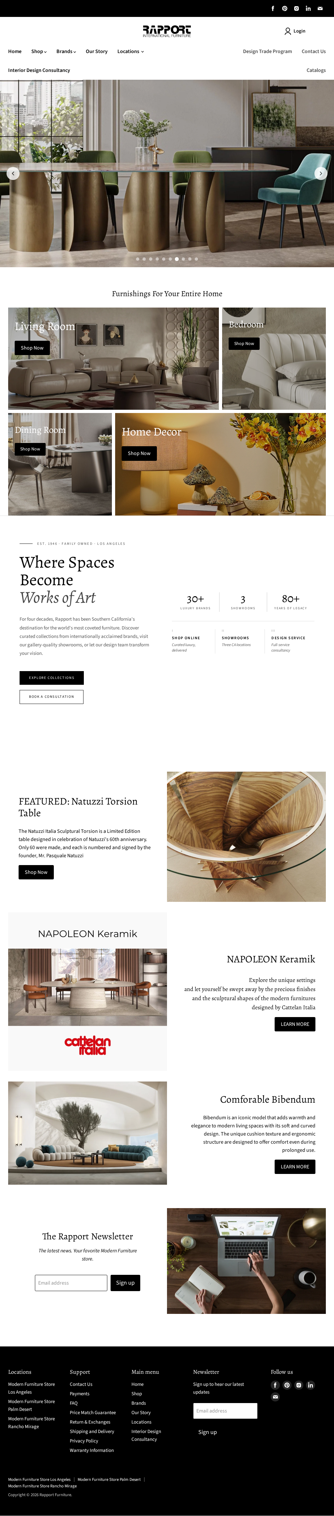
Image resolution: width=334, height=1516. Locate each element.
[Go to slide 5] (163, 259)
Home (15, 51)
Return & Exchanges (90, 1422)
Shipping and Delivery (92, 1431)
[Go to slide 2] (144, 259)
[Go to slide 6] (170, 259)
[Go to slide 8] (183, 259)
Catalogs (316, 70)
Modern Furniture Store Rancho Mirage (42, 1486)
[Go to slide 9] (189, 259)
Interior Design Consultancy (39, 70)
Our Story (97, 51)
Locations (128, 51)
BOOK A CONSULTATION (51, 696)
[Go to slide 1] (137, 259)
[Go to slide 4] (157, 259)
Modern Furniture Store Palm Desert (109, 1479)
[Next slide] (320, 173)
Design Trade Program (267, 51)
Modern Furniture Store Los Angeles (39, 1479)
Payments (79, 1393)
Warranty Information (92, 1450)
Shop (37, 51)
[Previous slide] (13, 173)
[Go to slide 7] (176, 259)
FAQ (74, 1403)
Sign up (125, 1283)
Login (299, 31)
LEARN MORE (295, 1024)
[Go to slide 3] (150, 259)
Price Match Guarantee (93, 1412)
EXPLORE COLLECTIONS (51, 677)
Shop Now (36, 872)
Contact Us (314, 51)
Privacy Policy (84, 1441)
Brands (64, 51)
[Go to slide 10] (196, 259)
